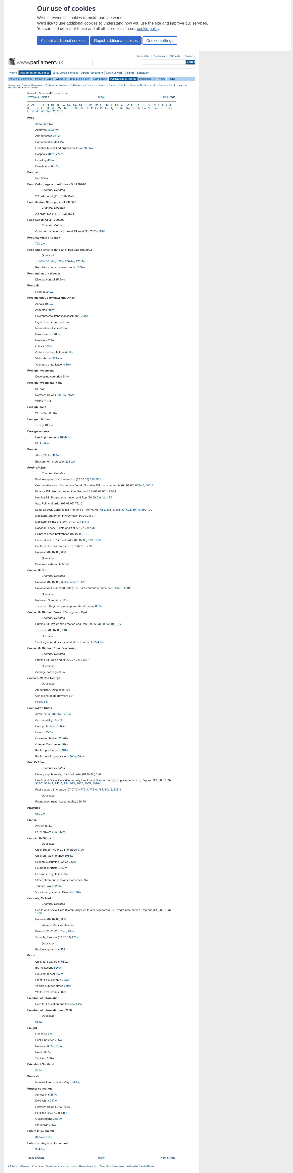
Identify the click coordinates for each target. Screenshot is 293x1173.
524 (71, 695)
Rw (128, 108)
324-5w (48, 123)
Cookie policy (132, 1166)
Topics (172, 78)
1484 (64, 1112)
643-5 (149, 485)
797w (53, 1100)
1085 (88, 783)
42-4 (104, 497)
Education (143, 72)
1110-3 (128, 587)
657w (65, 750)
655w (38, 1021)
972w (81, 849)
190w (50, 1058)
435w (52, 1124)
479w (60, 261)
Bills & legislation (80, 78)
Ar (32, 104)
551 (98, 479)
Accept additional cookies (63, 40)
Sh (138, 108)
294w (53, 1094)
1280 (99, 540)
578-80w (54, 334)
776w (59, 154)
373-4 (47, 400)
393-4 (65, 582)
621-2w (77, 1004)
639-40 (139, 485)
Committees (100, 78)
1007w (66, 713)
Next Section (36, 1157)
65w (54, 831)
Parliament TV (147, 78)
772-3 (84, 789)
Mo (66, 108)
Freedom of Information (57, 1166)
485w (51, 154)
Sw (156, 108)
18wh (71, 931)
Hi (143, 104)
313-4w (39, 1137)
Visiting (129, 72)
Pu (107, 108)
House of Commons (20, 78)
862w (65, 744)
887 (46, 701)
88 (103, 623)
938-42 (48, 783)
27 (93, 515)
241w (49, 291)
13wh (62, 931)
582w (63, 992)
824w (48, 825)
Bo (53, 104)
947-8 (58, 783)
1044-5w (65, 437)
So (144, 108)
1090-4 (96, 783)
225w (46, 713)
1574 (71, 213)
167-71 (57, 720)
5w (50, 1033)
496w (45, 443)
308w (51, 309)
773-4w (80, 261)
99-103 (110, 623)
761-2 (79, 503)
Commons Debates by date (143, 85)
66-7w (55, 166)
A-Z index (12, 1166)
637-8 (85, 521)
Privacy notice (118, 1166)
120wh (76, 937)
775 (83, 546)
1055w (49, 303)
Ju (170, 104)
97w (59, 1106)
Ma (53, 108)
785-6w (88, 148)
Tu (170, 108)
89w (85, 880)
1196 (91, 540)
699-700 (147, 509)
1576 (71, 196)
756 (67, 689)
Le (37, 108)
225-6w (63, 738)
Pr (101, 108)
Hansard (102, 85)
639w (67, 985)
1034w (69, 855)
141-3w (39, 261)
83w (65, 874)
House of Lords (44, 78)
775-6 (93, 789)
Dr (96, 104)
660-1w (40, 813)
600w (59, 973)
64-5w (69, 352)
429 (83, 582)
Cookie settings (159, 40)
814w (50, 340)
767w (71, 394)
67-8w (65, 322)
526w (57, 967)
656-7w (69, 261)
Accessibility (143, 56)
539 (92, 479)
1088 (38, 913)
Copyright (104, 1166)
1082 (80, 783)
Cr (80, 104)
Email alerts (159, 56)
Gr (127, 104)
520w (77, 892)
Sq (149, 108)
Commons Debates (117, 85)
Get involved (114, 72)
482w (50, 160)
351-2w (50, 261)
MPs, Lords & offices (65, 72)
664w (73, 756)
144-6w (75, 1082)
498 (92, 527)
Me (60, 108)
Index (101, 96)
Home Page (167, 96)
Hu (148, 104)
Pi (96, 108)
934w (56, 135)
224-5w (99, 642)
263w (65, 979)
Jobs (73, 1166)
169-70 (81, 801)
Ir (162, 104)
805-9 (117, 789)
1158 (49, 1137)
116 (119, 623)
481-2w (59, 142)
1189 (65, 630)
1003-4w (52, 129)
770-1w (40, 243)
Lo (42, 108)
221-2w (70, 461)
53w (54, 413)
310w (63, 328)
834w (44, 178)
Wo (48, 111)
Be (42, 104)
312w (72, 861)
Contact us (190, 56)
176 (98, 774)
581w (64, 961)
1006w (80, 267)
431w (38, 1070)
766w (66, 1106)
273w (49, 732)
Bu (58, 104)
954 (66, 783)
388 (63, 552)
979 (72, 783)
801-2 (108, 789)
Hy (154, 104)
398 (63, 919)
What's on (61, 78)
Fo (117, 104)
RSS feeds (175, 56)
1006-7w (60, 726)
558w (62, 831)
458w (55, 455)
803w (65, 600)
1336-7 (85, 659)
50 (110, 497)
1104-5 (117, 587)
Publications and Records (83, 85)
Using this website (88, 1166)
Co (75, 104)
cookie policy (148, 28)
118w (79, 148)
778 (89, 546)
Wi (42, 111)
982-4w (57, 358)
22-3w (47, 455)
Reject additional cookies (116, 40)
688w (58, 1046)
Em (106, 104)
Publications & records (123, 78)
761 (86, 533)
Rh (122, 108)
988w (48, 346)
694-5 (136, 509)
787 (100, 789)
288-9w (57, 1118)
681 (102, 509)
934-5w (40, 1149)
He (137, 104)
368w (61, 672)
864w (81, 756)
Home (13, 72)
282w (38, 123)
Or (87, 108)
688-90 (120, 509)
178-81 (111, 491)
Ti (165, 108)
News (162, 78)
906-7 (39, 783)
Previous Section (38, 96)
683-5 (110, 509)
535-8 (66, 564)
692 (128, 509)
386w (58, 1039)
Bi (47, 104)
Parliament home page (32, 85)
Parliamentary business (34, 72)
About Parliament (92, 72)
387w (50, 1046)
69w (68, 364)
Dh (90, 104)
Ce (69, 104)
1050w (83, 315)
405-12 (74, 582)
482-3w (56, 713)
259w (58, 886)
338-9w (61, 394)
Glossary (24, 1166)
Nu (77, 108)
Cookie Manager (147, 1166)
